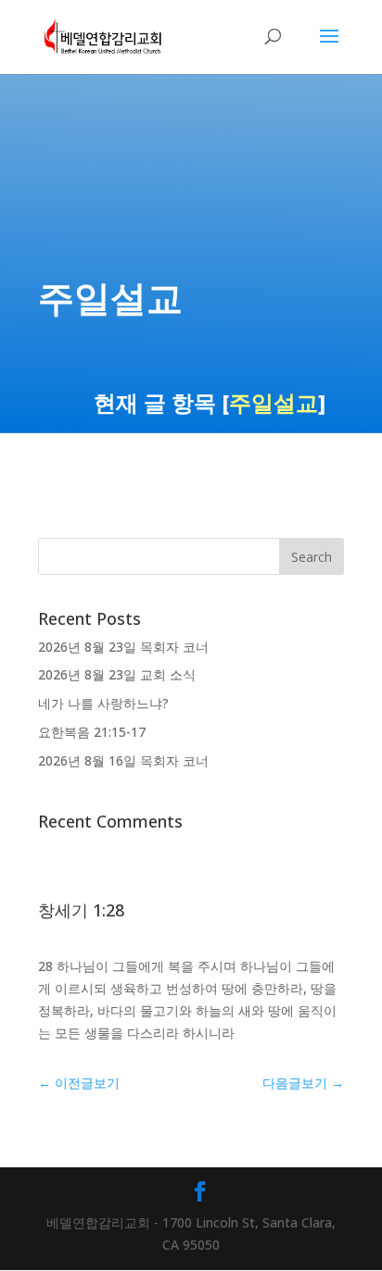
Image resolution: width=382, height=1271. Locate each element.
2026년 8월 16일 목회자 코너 (123, 760)
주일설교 (273, 402)
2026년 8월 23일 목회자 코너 (123, 646)
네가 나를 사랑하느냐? (103, 703)
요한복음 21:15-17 (92, 732)
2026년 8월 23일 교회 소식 (117, 674)
